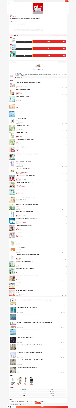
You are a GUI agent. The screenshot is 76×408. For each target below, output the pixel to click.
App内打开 (39, 402)
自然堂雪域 (24, 389)
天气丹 (24, 391)
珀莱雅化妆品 (52, 391)
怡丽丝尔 (24, 393)
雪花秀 (52, 389)
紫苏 (24, 395)
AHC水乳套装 (52, 395)
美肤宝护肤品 (52, 393)
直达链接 (42, 406)
